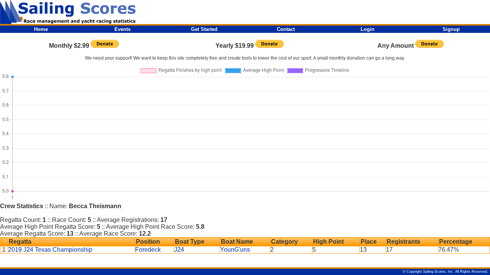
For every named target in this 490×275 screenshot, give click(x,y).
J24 (179, 249)
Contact (286, 29)
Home (41, 29)
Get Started (204, 29)
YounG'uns (235, 249)
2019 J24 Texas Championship (50, 249)
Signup (451, 29)
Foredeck (148, 249)
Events (122, 29)
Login (367, 29)
